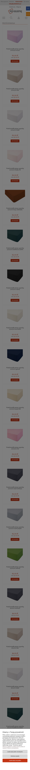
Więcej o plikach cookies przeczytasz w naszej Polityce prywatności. (14, 747)
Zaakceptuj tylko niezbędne (15, 751)
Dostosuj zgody (15, 756)
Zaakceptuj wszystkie (15, 760)
